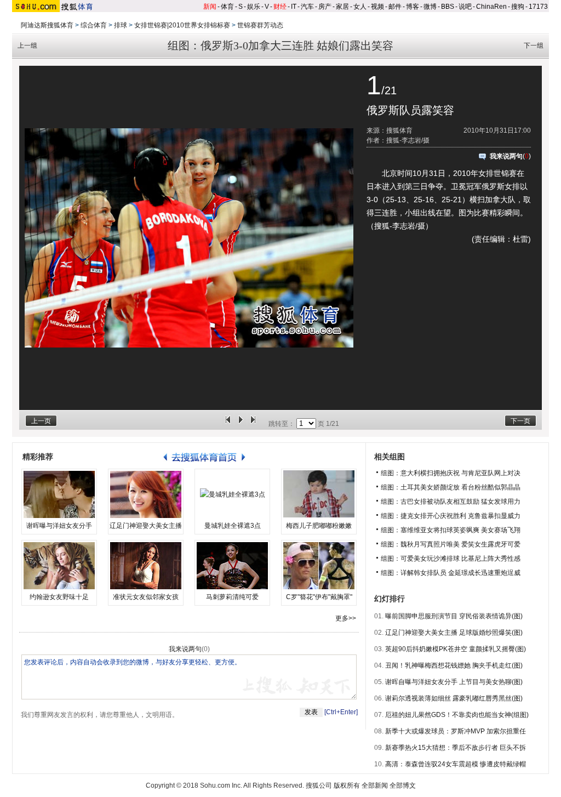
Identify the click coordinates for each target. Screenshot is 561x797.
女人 (360, 6)
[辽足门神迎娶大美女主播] (145, 494)
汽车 (307, 6)
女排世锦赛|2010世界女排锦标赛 (182, 25)
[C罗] (319, 566)
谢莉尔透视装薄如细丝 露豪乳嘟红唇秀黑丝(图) (454, 698)
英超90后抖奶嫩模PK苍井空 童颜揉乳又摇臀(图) (455, 649)
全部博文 (403, 785)
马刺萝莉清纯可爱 (232, 597)
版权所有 (347, 785)
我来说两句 (506, 156)
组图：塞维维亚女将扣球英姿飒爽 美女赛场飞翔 (450, 530)
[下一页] (253, 424)
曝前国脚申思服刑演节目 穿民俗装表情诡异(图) (454, 616)
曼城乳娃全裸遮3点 (232, 526)
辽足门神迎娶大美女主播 (146, 526)
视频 (377, 6)
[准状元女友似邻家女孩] (145, 566)
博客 (412, 6)
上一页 (41, 421)
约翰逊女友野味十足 (59, 597)
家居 (342, 6)
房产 (324, 6)
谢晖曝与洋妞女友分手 (59, 526)
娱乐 (253, 6)
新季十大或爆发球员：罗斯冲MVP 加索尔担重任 (455, 731)
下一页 (520, 421)
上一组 (27, 45)
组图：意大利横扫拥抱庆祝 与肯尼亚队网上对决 (450, 473)
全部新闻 (375, 785)
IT (293, 6)
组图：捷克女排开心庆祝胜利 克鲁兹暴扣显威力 (450, 516)
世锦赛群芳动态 (260, 25)
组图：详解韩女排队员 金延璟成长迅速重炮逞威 (450, 573)
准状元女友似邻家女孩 (146, 597)
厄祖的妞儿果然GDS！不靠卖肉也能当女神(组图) (457, 715)
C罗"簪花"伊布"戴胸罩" (319, 597)
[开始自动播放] (240, 424)
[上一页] (227, 424)
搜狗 (517, 6)
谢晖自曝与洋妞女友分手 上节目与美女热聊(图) (454, 682)
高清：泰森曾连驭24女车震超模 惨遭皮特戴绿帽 (455, 764)
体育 (227, 6)
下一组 (533, 45)
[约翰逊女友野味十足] (59, 566)
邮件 (395, 6)
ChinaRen (491, 6)
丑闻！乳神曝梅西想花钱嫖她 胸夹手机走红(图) (454, 665)
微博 (430, 6)
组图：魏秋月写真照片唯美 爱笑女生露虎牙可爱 (450, 544)
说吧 (465, 6)
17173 (538, 6)
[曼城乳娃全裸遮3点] (232, 494)
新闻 (209, 6)
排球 (120, 25)
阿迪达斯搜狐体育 (47, 25)
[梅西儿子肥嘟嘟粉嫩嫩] (319, 494)
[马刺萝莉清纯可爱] (232, 566)
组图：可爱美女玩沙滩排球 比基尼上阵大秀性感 (450, 558)
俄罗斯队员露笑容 (410, 110)
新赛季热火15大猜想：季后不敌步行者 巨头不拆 (455, 748)
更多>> (345, 618)
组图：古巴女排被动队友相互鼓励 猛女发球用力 (450, 501)
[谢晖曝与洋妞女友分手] (59, 494)
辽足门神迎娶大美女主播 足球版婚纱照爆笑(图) (454, 632)
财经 (280, 6)
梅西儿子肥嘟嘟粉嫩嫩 (319, 526)
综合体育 (94, 25)
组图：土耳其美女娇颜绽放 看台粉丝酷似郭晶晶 (450, 487)
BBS (447, 6)
